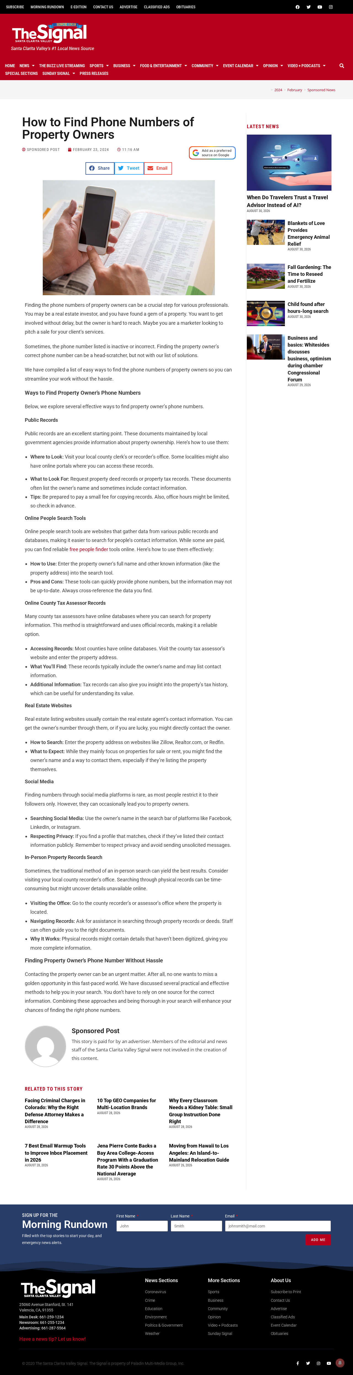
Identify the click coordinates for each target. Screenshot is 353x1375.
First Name (126, 1216)
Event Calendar (238, 65)
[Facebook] (297, 7)
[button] (342, 66)
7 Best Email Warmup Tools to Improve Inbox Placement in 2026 (56, 1152)
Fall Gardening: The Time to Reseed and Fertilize (309, 274)
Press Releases (94, 73)
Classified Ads (157, 7)
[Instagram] (331, 7)
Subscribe (15, 7)
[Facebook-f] (297, 1363)
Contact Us (103, 7)
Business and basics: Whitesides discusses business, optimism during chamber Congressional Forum (309, 359)
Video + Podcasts (304, 65)
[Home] (267, 89)
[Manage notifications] (340, 1362)
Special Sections (21, 73)
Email (230, 1216)
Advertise (128, 7)
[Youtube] (319, 7)
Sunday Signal (56, 73)
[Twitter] (308, 7)
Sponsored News (321, 89)
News (24, 65)
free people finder (88, 549)
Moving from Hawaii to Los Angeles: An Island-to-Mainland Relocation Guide (199, 1152)
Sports (96, 65)
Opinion (270, 65)
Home (10, 65)
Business (121, 65)
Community (202, 65)
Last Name (180, 1216)
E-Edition (79, 7)
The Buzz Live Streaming (62, 65)
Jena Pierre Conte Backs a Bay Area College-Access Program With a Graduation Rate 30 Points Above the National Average (127, 1160)
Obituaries (185, 7)
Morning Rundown (47, 7)
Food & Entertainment (161, 65)
